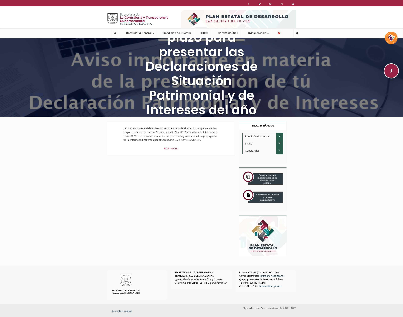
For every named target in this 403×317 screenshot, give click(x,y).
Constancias (252, 150)
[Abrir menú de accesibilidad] (391, 70)
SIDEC (204, 33)
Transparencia (257, 33)
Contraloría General (139, 33)
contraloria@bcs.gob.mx (271, 275)
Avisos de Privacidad (122, 311)
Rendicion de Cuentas (177, 33)
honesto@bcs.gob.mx (270, 286)
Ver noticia (172, 148)
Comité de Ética (228, 33)
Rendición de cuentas (257, 136)
